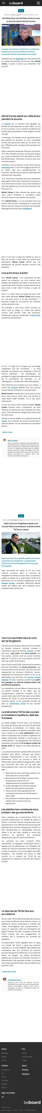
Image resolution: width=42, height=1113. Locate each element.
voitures (30, 651)
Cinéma (4, 1057)
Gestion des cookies (30, 1110)
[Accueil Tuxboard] (13, 3)
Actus (21, 11)
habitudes (20, 59)
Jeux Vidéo (5, 1080)
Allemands (6, 167)
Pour (33, 61)
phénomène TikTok (17, 703)
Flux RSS (21, 1110)
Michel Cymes (7, 432)
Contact (15, 1110)
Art (3, 1073)
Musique (25, 1074)
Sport (24, 1065)
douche (7, 124)
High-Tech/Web (8, 1093)
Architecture (6, 1070)
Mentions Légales (6, 1110)
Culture (5, 1065)
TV (3, 1097)
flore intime (35, 315)
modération (27, 208)
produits (14, 387)
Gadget (24, 1060)
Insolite (24, 1053)
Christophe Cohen (16, 520)
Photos (4, 1060)
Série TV (4, 1087)
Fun (23, 1049)
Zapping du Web (27, 1057)
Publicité (4, 1084)
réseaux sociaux (8, 583)
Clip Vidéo (5, 1053)
